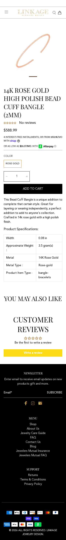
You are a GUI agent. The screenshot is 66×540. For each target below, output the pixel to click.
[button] (10, 123)
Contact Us (33, 442)
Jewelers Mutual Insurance (33, 451)
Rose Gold (12, 163)
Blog (33, 446)
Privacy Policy (33, 484)
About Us (33, 428)
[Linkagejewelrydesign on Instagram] (33, 404)
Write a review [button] (33, 352)
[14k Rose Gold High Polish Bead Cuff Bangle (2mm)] (33, 50)
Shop (33, 424)
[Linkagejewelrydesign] (33, 13)
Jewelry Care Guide (33, 433)
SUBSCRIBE (54, 392)
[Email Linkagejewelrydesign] (40, 404)
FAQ (33, 437)
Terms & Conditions (33, 479)
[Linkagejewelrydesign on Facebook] (25, 404)
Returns (33, 475)
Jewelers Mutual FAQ (33, 455)
